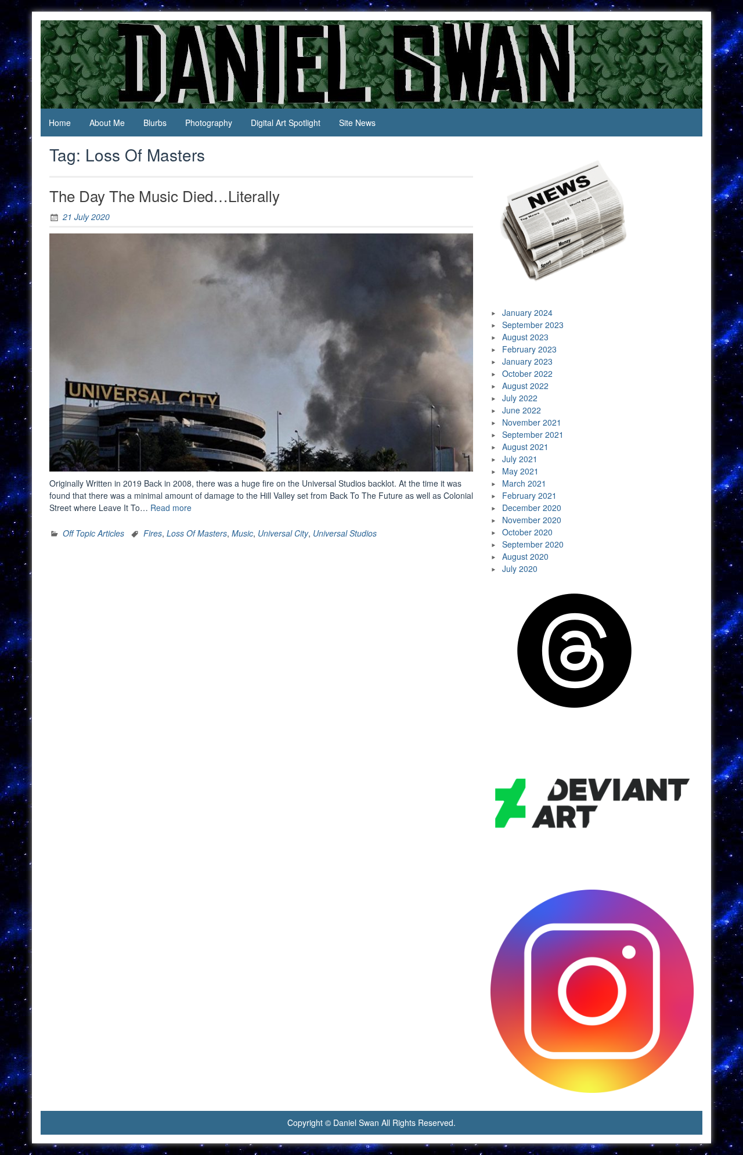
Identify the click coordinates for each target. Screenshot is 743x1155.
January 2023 (527, 361)
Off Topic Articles (93, 533)
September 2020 (533, 544)
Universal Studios (345, 533)
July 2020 (520, 568)
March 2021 (524, 483)
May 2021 (520, 471)
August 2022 (525, 385)
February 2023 (529, 349)
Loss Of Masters (197, 533)
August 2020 (525, 556)
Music (242, 533)
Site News (357, 122)
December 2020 (531, 507)
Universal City (283, 533)
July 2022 (520, 398)
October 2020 (527, 532)
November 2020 (531, 520)
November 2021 (531, 422)
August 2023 (525, 337)
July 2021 (520, 459)
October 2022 (527, 373)
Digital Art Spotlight (285, 122)
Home (60, 122)
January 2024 (527, 312)
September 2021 (533, 434)
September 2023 (533, 324)
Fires (152, 533)
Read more (171, 507)
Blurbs (155, 122)
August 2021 (525, 446)
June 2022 (521, 410)
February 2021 (529, 495)
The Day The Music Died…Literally (164, 195)
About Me (107, 122)
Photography (208, 122)
